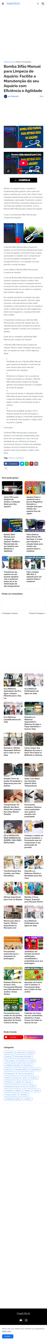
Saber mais (6, 1331)
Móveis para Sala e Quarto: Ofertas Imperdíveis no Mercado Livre (12, 924)
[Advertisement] (23, 33)
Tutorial (36, 1090)
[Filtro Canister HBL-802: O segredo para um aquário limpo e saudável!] (35, 562)
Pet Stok (32, 1086)
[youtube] (21, 1320)
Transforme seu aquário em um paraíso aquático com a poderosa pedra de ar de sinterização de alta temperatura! (12, 579)
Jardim (24, 1078)
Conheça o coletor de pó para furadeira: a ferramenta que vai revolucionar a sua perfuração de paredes (33, 841)
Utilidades (23, 1095)
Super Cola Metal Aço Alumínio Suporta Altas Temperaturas (32, 782)
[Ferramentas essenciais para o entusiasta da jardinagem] (13, 943)
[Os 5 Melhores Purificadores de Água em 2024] (33, 680)
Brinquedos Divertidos (23, 1057)
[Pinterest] (31, 464)
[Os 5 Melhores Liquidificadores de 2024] (13, 708)
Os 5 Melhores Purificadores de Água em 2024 (31, 691)
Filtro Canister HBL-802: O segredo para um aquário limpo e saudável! (34, 577)
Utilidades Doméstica (13, 1099)
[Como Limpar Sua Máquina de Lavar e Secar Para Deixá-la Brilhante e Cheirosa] (33, 739)
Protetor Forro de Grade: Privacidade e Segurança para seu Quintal (13, 782)
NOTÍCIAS (8, 1082)
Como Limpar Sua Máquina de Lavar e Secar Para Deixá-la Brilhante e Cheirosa (33, 751)
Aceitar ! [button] (7, 1336)
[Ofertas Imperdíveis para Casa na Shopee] (13, 888)
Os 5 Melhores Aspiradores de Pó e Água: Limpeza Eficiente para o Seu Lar (12, 693)
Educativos (28, 1065)
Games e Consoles (12, 1078)
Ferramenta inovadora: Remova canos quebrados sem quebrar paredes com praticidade (32, 811)
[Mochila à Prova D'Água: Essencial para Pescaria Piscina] (33, 888)
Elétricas (8, 1069)
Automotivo (21, 1052)
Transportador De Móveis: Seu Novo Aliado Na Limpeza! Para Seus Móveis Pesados (12, 809)
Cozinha (32, 1061)
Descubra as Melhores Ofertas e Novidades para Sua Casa (33, 874)
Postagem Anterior (10, 613)
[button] (3, 4)
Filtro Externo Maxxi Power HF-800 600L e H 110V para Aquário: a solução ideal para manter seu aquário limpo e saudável (35, 542)
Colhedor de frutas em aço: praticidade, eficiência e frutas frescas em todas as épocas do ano (33, 1018)
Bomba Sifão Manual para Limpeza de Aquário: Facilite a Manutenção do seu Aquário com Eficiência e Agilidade (12, 542)
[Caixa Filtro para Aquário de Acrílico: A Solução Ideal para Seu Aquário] (12, 487)
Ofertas (18, 1082)
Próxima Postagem (36, 613)
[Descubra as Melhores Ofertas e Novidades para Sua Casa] (33, 862)
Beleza (31, 1052)
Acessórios (9, 1052)
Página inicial (9, 62)
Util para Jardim (11, 1095)
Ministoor (34, 1078)
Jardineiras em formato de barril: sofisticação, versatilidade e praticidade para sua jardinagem (33, 957)
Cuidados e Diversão (12, 1065)
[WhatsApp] (27, 464)
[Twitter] (22, 464)
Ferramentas (10, 1073)
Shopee (27, 1090)
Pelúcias (28, 1082)
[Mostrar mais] (6, 468)
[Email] (36, 464)
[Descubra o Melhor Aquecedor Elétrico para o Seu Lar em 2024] (13, 739)
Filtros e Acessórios (23, 62)
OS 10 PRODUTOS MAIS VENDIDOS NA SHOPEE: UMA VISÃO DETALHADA (12, 839)
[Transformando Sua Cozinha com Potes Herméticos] (13, 862)
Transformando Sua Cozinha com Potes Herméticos (12, 873)
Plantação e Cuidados (13, 1090)
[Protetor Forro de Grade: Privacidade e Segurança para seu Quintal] (13, 770)
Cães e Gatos (10, 1061)
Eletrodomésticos (21, 1069)
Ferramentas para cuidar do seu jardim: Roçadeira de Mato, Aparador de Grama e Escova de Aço (13, 1018)
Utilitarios (27, 1099)
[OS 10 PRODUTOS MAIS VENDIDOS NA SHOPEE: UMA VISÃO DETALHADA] (13, 827)
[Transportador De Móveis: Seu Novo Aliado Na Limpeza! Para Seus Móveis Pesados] (13, 796)
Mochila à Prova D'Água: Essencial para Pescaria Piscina (33, 899)
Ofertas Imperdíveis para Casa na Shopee (13, 898)
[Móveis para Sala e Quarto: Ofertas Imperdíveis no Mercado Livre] (13, 912)
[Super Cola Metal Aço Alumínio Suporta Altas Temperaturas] (33, 770)
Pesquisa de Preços (12, 1086)
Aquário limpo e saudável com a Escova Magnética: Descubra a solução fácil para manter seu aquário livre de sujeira (35, 505)
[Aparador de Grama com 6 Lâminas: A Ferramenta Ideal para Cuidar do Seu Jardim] (33, 973)
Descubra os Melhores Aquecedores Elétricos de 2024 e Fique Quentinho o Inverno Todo (32, 723)
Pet (24, 1086)
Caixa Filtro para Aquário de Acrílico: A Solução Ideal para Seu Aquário (12, 502)
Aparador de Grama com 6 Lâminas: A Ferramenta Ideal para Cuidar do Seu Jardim (33, 987)
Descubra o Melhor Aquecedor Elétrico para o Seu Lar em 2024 (12, 751)
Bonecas (8, 1057)
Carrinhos (21, 1061)
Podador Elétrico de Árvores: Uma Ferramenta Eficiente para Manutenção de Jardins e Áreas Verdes (13, 988)
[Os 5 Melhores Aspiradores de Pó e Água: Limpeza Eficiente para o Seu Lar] (13, 680)
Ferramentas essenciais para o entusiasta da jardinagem (11, 955)
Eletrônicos (35, 1069)
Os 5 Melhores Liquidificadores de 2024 (12, 719)
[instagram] (26, 1320)
